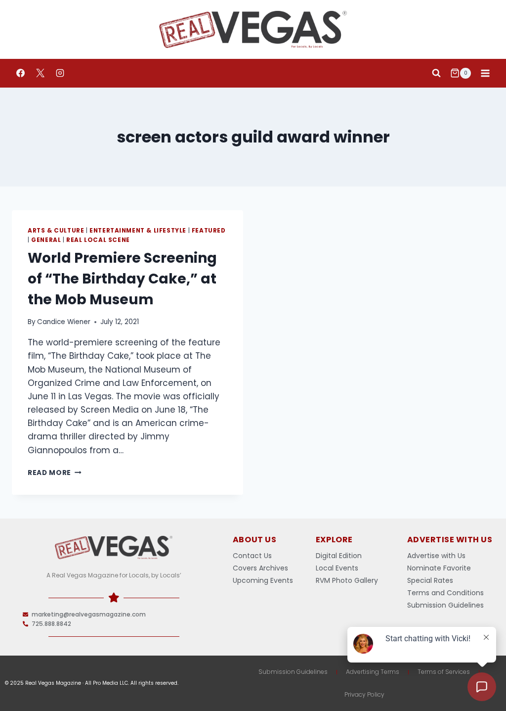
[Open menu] (485, 73)
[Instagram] (59, 73)
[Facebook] (20, 73)
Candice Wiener (63, 322)
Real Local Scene (98, 240)
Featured (209, 231)
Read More (55, 472)
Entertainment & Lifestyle (137, 231)
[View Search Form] (436, 73)
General (46, 240)
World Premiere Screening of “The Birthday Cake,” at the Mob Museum (122, 278)
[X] (40, 73)
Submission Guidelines (293, 671)
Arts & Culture (56, 231)
